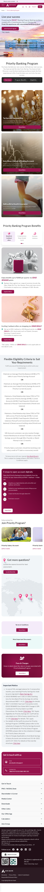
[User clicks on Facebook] (13, 849)
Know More (22, 127)
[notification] (23, 7)
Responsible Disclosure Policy (9, 877)
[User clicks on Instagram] (30, 849)
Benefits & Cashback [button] (9, 238)
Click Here (28, 701)
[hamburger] (3, 5)
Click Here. (27, 711)
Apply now (6, 548)
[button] (21, 243)
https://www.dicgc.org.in (31, 864)
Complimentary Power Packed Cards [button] (22, 238)
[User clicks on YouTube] (21, 849)
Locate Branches (10, 572)
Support (34, 6)
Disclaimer (4, 875)
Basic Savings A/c (26, 694)
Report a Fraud (12, 854)
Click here (14, 719)
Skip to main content (9, 1)
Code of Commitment (23, 875)
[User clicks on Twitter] (17, 849)
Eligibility (33, 80)
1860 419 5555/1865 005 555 (19, 771)
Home (3, 10)
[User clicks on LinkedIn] (25, 849)
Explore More (8, 291)
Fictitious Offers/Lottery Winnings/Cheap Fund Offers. (17, 845)
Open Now (8, 510)
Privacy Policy (12, 875)
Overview (8, 80)
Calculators (6, 819)
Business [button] (34, 237)
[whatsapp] (29, 7)
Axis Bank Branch (32, 456)
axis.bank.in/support (16, 763)
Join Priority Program (14, 28)
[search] (26, 7)
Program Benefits (20, 80)
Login (40, 6)
